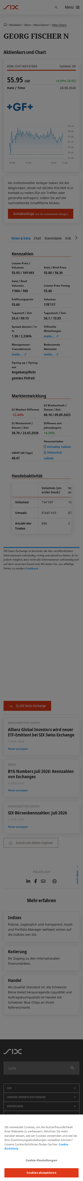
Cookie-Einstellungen (41, 1160)
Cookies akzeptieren (41, 1173)
